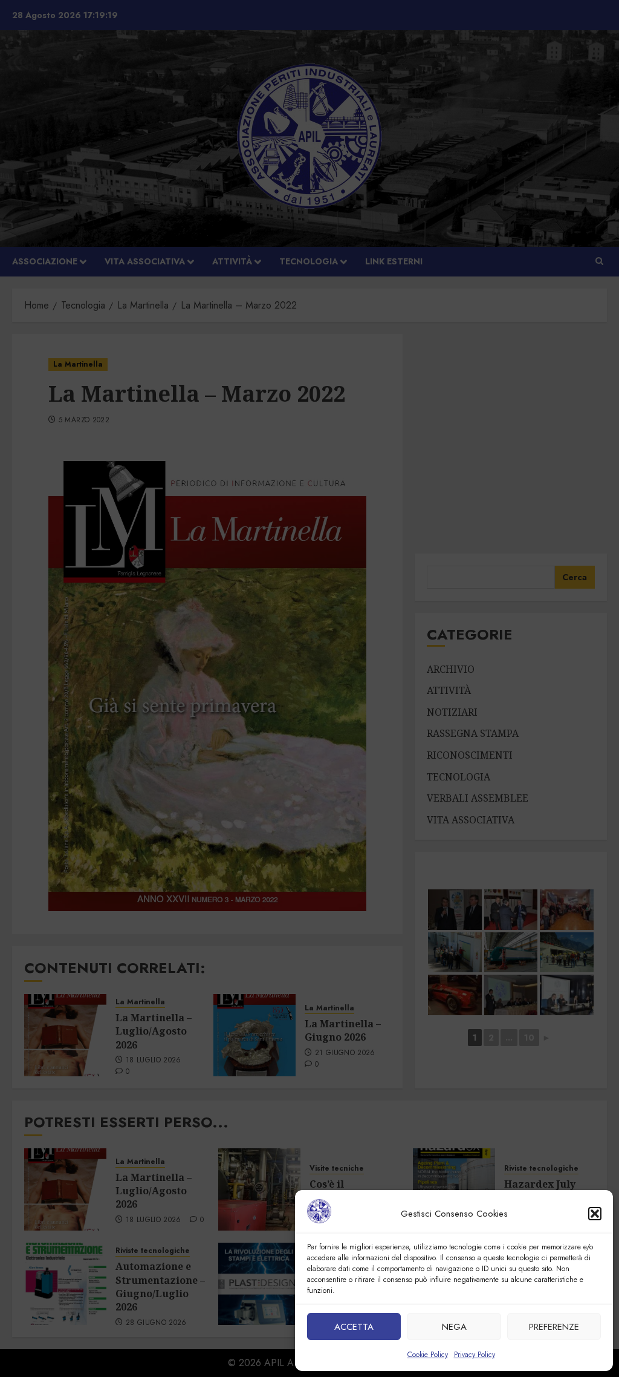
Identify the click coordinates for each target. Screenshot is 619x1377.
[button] (595, 1214)
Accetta (354, 1326)
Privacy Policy (474, 1354)
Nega (454, 1326)
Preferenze (554, 1326)
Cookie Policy (427, 1354)
